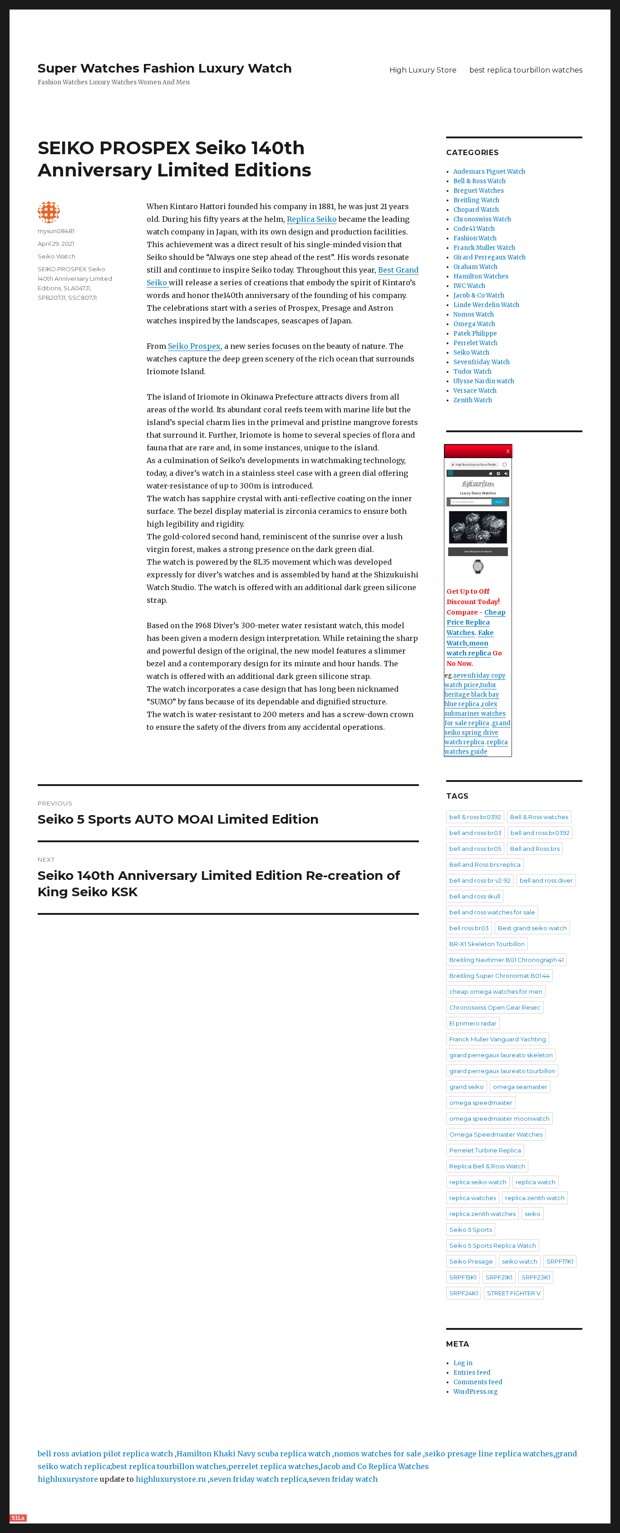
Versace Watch (475, 391)
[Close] (508, 449)
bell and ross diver (546, 880)
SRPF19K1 (463, 1277)
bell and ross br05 (475, 848)
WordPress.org (475, 1392)
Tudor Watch (472, 372)
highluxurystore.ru (171, 1479)
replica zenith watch (535, 1197)
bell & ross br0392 (475, 816)
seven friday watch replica (258, 1479)
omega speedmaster (480, 1102)
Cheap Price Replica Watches (476, 622)
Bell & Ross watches (539, 816)
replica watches (472, 1197)
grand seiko (466, 1086)
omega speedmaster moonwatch (499, 1118)
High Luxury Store (423, 70)
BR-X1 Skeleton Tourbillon (487, 943)
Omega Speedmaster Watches (495, 1134)
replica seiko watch (478, 1182)
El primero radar (473, 1023)
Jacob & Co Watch (478, 295)
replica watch (536, 1182)
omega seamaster (520, 1086)
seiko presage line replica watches (489, 1453)
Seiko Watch (56, 256)
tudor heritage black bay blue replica (471, 694)
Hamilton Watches (480, 276)
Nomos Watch (473, 314)
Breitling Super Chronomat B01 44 (499, 975)
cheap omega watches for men (495, 991)
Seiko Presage (471, 1261)
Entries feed (472, 1373)
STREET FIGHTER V (514, 1293)
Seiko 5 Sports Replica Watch (492, 1245)
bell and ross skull (474, 896)
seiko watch (519, 1261)
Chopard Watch (476, 210)
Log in (462, 1363)
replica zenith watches (482, 1213)
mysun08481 (56, 230)
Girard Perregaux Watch (489, 257)
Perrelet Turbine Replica (485, 1150)
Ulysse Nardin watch (483, 381)
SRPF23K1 (536, 1277)
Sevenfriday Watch (481, 362)
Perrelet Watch (475, 343)
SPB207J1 (51, 297)
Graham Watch (475, 267)
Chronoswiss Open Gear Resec (495, 1007)
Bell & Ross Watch (479, 181)
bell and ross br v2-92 (480, 880)
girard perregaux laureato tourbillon (502, 1070)
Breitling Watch (476, 200)
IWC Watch (469, 286)
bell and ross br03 (475, 832)
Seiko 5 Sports (470, 1229)
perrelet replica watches (273, 1466)
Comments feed (477, 1382)
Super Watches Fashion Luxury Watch (165, 68)
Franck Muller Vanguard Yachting (497, 1039)
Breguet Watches (478, 191)
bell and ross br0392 (540, 832)
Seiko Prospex (194, 346)
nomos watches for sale (378, 1453)
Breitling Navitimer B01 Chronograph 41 (506, 959)
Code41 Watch (474, 229)
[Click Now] (478, 518)
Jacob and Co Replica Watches (374, 1466)
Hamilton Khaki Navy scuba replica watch (253, 1453)
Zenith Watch (472, 400)
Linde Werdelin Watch (486, 305)
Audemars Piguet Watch (489, 172)
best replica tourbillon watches (525, 70)
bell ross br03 (469, 928)
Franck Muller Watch (484, 248)
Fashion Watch (475, 238)
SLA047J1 (77, 288)
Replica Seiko (312, 219)
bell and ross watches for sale (492, 912)
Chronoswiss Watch (482, 219)
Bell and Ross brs (535, 848)
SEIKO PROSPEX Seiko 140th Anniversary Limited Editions (75, 278)
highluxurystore (68, 1479)
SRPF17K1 (559, 1261)
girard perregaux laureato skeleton (501, 1055)
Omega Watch (474, 324)
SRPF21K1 (499, 1277)
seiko (533, 1213)
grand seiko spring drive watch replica (477, 732)
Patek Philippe (475, 333)
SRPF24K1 (463, 1293)
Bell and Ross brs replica (485, 864)
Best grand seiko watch (532, 928)
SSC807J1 (82, 297)
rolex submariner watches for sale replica (475, 713)
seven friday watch (343, 1479)
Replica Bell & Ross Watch (487, 1166)
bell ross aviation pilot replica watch (105, 1453)
